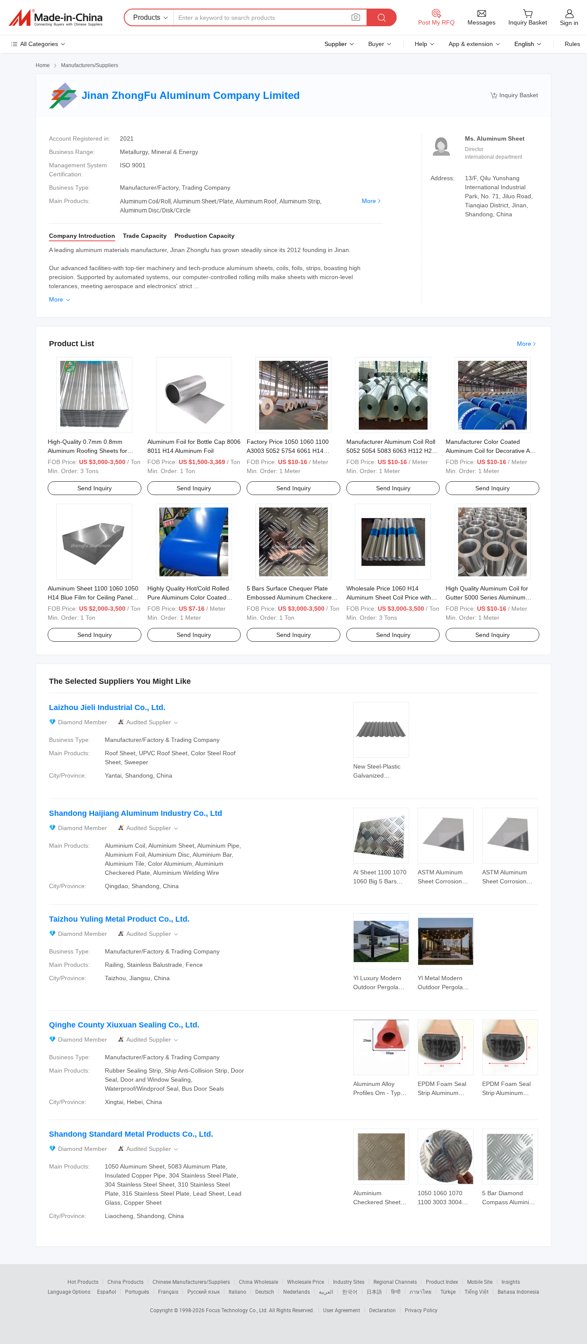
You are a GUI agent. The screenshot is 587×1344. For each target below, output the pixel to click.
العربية (326, 1291)
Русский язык (203, 1291)
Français (168, 1291)
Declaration (382, 1310)
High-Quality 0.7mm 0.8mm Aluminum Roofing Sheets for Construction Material (87, 450)
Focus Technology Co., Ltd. (237, 1310)
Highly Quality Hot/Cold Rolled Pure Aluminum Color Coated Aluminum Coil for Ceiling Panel (190, 597)
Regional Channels (395, 1281)
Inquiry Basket (514, 95)
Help (421, 43)
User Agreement (341, 1310)
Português (137, 1291)
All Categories (39, 43)
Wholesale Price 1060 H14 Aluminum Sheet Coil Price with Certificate (388, 597)
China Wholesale (258, 1281)
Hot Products (82, 1281)
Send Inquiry (94, 488)
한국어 (350, 1291)
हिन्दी (396, 1291)
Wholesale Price (305, 1281)
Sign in (569, 22)
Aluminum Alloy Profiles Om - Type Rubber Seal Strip (378, 1092)
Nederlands (296, 1291)
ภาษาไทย (420, 1291)
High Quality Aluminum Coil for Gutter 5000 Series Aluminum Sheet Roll (487, 597)
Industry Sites (348, 1281)
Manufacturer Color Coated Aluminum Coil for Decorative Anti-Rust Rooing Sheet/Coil (492, 450)
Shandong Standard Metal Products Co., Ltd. (131, 1134)
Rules (572, 43)
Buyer (376, 43)
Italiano (237, 1291)
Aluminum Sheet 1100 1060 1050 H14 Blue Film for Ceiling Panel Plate (93, 597)
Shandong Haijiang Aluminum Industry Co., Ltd (135, 813)
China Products (125, 1281)
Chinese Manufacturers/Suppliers (191, 1281)
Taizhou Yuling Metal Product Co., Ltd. (119, 919)
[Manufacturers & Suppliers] (55, 18)
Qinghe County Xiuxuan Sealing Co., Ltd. (124, 1025)
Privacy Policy (421, 1310)
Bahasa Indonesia (518, 1291)
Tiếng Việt (477, 1291)
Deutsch (264, 1291)
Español (106, 1291)
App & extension (471, 43)
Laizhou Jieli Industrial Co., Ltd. (107, 707)
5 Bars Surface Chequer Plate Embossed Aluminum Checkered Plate (291, 597)
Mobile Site (479, 1281)
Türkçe (448, 1291)
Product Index (442, 1281)
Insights (510, 1281)
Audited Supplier (153, 722)
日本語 (374, 1291)
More (369, 200)
